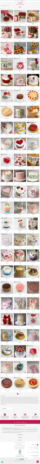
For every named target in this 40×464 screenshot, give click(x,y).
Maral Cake (33, 214)
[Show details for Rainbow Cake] (7, 208)
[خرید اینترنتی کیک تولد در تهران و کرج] (20, 144)
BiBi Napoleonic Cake (33, 102)
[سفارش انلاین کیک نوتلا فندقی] (7, 287)
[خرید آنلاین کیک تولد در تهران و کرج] (33, 64)
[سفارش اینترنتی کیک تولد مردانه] (20, 367)
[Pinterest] (20, 422)
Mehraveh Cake (33, 262)
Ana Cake (20, 86)
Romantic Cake (7, 166)
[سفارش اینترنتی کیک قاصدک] (7, 96)
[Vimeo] (23, 422)
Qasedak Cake (7, 102)
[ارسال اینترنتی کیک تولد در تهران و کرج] (7, 128)
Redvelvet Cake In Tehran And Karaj (33, 134)
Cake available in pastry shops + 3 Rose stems (33, 167)
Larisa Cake (6, 262)
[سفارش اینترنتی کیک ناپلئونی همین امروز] (33, 96)
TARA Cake (33, 70)
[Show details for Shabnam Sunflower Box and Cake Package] (33, 16)
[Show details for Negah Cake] (33, 224)
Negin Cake (6, 246)
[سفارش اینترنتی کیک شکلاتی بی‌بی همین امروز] (20, 96)
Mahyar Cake (7, 278)
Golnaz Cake (20, 246)
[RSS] (25, 422)
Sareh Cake (33, 294)
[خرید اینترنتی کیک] (20, 80)
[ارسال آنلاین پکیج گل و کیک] (20, 16)
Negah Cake (33, 230)
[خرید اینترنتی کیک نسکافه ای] (20, 335)
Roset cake (20, 294)
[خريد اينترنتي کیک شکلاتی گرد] (7, 383)
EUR (21, 4)
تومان (16, 4)
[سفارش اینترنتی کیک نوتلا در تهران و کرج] (33, 271)
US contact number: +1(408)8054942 (20, 447)
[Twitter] (14, 422)
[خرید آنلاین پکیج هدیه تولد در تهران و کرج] (20, 48)
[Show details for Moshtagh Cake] (20, 224)
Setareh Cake (33, 150)
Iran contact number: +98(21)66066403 (20, 445)
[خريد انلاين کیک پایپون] (20, 64)
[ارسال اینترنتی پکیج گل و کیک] (20, 32)
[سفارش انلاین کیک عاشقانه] (7, 160)
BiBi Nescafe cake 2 (6, 118)
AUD (18, 4)
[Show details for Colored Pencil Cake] (20, 192)
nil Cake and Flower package (7, 70)
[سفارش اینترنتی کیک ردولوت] (33, 128)
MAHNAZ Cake (20, 166)
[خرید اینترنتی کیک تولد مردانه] (7, 351)
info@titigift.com (20, 444)
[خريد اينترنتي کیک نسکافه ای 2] (7, 112)
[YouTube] (21, 422)
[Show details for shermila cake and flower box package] (7, 32)
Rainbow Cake (7, 214)
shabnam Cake (33, 182)
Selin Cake (20, 214)
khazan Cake (20, 134)
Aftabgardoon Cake (20, 118)
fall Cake (33, 118)
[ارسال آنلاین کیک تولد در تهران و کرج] (20, 112)
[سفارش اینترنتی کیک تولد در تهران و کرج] (7, 144)
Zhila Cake (20, 150)
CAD (20, 4)
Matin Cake (20, 262)
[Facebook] (16, 422)
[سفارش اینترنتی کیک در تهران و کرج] (33, 367)
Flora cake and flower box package (20, 38)
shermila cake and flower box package (7, 38)
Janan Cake (7, 134)
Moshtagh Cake (20, 230)
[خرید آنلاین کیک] (33, 160)
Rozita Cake (6, 150)
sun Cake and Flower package (20, 54)
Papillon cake (20, 70)
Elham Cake (6, 198)
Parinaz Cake (33, 198)
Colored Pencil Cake (19, 198)
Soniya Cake (20, 182)
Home (1, 5)
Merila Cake (20, 278)
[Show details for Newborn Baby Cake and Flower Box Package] (7, 48)
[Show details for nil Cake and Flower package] (7, 64)
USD (23, 4)
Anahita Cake (33, 86)
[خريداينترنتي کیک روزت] (20, 287)
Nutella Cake (33, 278)
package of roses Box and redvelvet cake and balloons (7, 23)
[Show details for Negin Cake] (7, 240)
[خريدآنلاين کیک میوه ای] (33, 383)
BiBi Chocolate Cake (20, 102)
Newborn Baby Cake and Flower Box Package (7, 55)
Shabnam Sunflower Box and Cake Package (33, 23)
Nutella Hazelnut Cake (7, 294)
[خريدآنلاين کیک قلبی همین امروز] (33, 351)
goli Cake (33, 246)
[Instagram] (18, 422)
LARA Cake (7, 86)
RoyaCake (7, 182)
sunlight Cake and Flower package (33, 54)
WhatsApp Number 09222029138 (20, 448)
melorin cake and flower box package (33, 38)
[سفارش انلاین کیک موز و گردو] (20, 383)
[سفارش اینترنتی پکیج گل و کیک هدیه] (7, 16)
